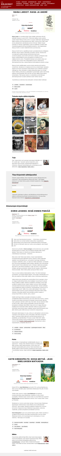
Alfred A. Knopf (31, 215)
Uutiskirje (37, 3)
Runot (39, 1)
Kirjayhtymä (14, 214)
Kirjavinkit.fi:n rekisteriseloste (32, 197)
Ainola (15, 424)
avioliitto (16, 84)
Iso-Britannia (17, 329)
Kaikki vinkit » (30, 166)
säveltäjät (38, 422)
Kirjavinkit (7, 4)
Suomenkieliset (32, 1)
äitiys (44, 327)
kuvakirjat (26, 422)
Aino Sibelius (17, 426)
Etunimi (14, 185)
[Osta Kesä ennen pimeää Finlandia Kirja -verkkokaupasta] (23, 231)
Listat (31, 3)
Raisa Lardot (17, 86)
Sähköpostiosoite (36, 185)
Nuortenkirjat (47, 1)
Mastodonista (41, 443)
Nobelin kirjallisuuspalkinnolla (27, 321)
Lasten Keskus (15, 364)
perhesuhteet (27, 327)
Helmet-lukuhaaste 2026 (32, 5)
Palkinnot (26, 3)
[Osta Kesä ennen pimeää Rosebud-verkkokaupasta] (30, 231)
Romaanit (24, 1)
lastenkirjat (32, 422)
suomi (15, 88)
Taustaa (43, 3)
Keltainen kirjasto (18, 331)
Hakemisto (19, 3)
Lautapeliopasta (16, 441)
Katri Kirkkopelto (18, 428)
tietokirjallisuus (44, 422)
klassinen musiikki (18, 422)
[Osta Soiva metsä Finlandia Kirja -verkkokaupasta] (22, 379)
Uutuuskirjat (51, 3)
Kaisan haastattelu (37, 350)
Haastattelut (20, 5)
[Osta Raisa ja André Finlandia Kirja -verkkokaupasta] (23, 29)
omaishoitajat (29, 84)
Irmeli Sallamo (18, 217)
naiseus (21, 327)
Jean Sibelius (25, 426)
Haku (41, 5)
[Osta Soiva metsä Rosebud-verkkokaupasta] (29, 379)
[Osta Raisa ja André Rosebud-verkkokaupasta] (30, 29)
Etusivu (18, 1)
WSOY (13, 15)
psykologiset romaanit (36, 327)
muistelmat (22, 84)
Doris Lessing (17, 333)
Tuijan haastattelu (22, 166)
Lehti (45, 5)
